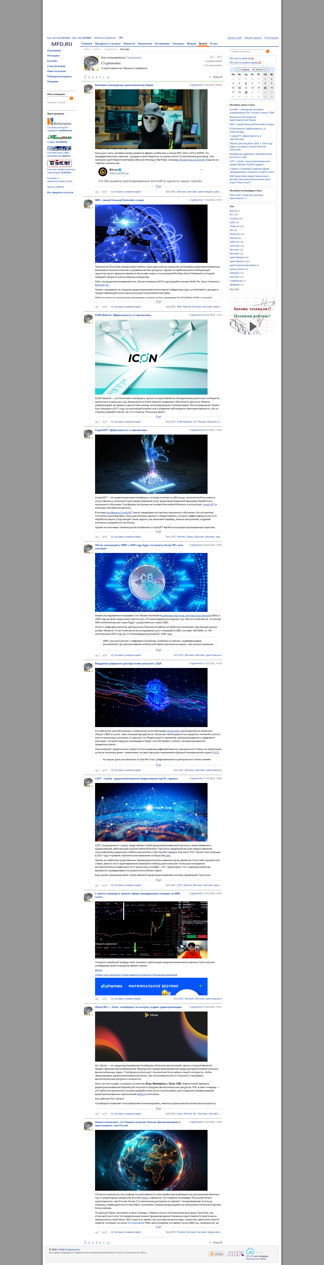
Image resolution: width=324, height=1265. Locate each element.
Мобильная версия (105, 37)
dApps (141, 1094)
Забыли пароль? (253, 37)
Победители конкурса (59, 76)
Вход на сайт (235, 37)
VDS (252, 1256)
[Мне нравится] (211, 56)
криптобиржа (205, 191)
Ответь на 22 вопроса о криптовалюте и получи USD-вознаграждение (136, 974)
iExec (179, 1113)
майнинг (235, 273)
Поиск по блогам (56, 71)
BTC (174, 191)
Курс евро (82, 37)
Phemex (187, 306)
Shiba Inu (234, 241)
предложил (173, 731)
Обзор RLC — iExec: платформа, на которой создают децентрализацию (138, 1007)
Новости (129, 43)
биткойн (125, 49)
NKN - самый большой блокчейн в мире (119, 200)
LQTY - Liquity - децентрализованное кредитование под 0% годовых (136, 778)
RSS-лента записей (240, 58)
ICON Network (184, 421)
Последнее (53, 55)
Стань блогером (56, 66)
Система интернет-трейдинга (59, 129)
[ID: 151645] (91, 63)
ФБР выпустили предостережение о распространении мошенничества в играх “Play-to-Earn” (250, 179)
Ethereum (235, 234)
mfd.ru (87, 49)
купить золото (237, 269)
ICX (195, 421)
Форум (191, 43)
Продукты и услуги (108, 43)
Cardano (234, 218)
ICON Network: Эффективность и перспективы (123, 315)
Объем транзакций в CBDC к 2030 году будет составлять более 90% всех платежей (251, 146)
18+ (121, 37)
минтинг (234, 276)
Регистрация (271, 37)
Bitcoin (233, 210)
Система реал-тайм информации (59, 154)
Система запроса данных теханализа (61, 171)
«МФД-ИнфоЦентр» (68, 1249)
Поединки (52, 81)
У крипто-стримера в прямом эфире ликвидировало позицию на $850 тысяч (252, 170)
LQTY (179, 885)
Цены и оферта (55, 186)
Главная (86, 43)
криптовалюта (221, 306)
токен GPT (209, 504)
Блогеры (52, 61)
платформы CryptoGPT (119, 512)
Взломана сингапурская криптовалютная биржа (124, 85)
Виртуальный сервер (256, 1258)
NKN (179, 306)
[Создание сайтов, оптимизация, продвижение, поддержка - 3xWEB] (216, 1254)
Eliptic (145, 1197)
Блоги (203, 43)
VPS (247, 1256)
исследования (136, 1222)
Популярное (54, 50)
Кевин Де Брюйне (217, 1232)
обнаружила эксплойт (192, 159)
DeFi (168, 855)
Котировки (162, 43)
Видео (98, 970)
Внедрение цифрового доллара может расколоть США (128, 663)
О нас (214, 43)
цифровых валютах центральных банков (186, 615)
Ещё (158, 186)
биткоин (181, 191)
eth (231, 230)
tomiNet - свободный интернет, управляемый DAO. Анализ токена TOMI (252, 111)
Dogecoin (235, 226)
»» (108, 77)
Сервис (57, 142)
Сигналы (178, 43)
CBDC (233, 222)
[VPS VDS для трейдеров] (254, 1251)
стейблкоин (236, 280)
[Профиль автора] (88, 92)
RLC (195, 1113)
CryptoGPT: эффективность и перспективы (121, 430)
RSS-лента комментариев (244, 62)
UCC (215, 752)
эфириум (235, 284)
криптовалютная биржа (243, 265)
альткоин (235, 245)
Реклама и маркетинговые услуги (59, 180)
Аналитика (145, 43)
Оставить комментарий (127, 191)
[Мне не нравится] (218, 57)
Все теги (234, 289)
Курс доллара (58, 37)
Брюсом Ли (101, 285)
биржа (190, 536)
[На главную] (62, 45)
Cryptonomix (110, 49)
